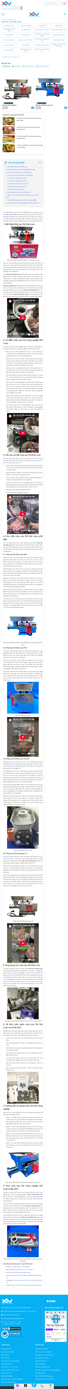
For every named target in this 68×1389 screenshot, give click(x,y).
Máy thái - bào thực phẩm (43, 1352)
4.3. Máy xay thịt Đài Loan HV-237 (18, 183)
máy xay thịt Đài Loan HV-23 (19, 762)
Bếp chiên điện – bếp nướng (44, 1376)
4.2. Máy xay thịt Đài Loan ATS (17, 181)
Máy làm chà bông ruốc (42, 1367)
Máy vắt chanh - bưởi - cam (10, 1370)
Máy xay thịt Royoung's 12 (16, 189)
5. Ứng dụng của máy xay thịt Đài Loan (18, 192)
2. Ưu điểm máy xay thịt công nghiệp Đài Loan (20, 169)
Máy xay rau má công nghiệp (10, 1361)
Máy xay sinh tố (6, 1373)
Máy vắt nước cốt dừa (8, 1382)
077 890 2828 (15, 1266)
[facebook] (56, 1326)
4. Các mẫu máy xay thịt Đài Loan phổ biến (19, 175)
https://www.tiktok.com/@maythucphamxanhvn (26, 1285)
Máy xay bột (5, 1355)
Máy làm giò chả (40, 1373)
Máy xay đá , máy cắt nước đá (44, 1379)
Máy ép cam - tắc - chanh (9, 1367)
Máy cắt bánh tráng (41, 1358)
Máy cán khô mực (6, 1364)
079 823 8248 (25, 1266)
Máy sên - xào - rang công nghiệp (12, 1379)
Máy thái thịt (5, 1358)
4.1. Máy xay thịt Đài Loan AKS (17, 178)
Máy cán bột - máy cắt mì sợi (44, 1355)
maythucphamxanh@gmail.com (20, 1272)
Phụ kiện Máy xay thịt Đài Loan (10, 57)
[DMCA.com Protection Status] (11, 1328)
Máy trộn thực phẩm (7, 1352)
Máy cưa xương (40, 1364)
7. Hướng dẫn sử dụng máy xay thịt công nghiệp (21, 200)
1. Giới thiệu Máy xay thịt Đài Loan (16, 166)
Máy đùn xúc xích (40, 1361)
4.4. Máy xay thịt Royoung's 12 (17, 186)
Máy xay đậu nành (7, 1376)
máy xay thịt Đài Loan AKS (30, 559)
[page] (48, 1301)
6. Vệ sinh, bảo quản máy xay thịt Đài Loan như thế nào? (22, 196)
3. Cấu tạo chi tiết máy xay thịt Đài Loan (19, 172)
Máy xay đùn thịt (6, 1349)
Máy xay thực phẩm (41, 1349)
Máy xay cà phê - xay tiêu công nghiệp (47, 1370)
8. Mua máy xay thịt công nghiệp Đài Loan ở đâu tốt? (23, 203)
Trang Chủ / (4, 19)
